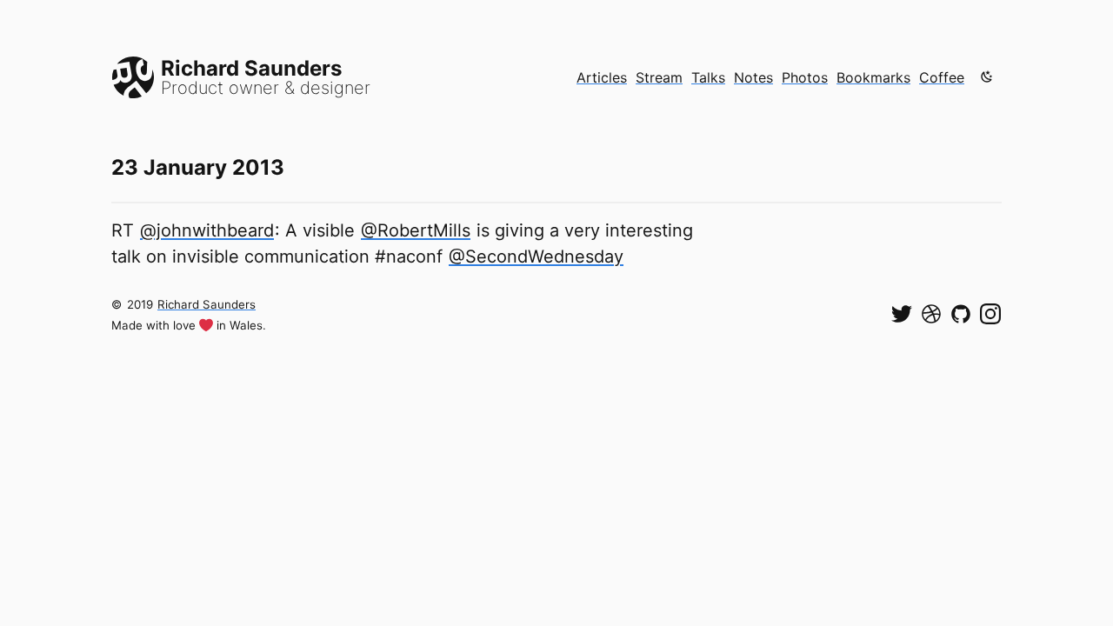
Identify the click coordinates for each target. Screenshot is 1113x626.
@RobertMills (415, 230)
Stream (659, 77)
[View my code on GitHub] (961, 314)
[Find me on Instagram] (990, 314)
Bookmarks (873, 77)
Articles (601, 77)
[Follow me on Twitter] (901, 314)
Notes (753, 77)
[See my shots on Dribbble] (931, 314)
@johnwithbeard (207, 230)
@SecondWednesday (536, 256)
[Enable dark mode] (987, 76)
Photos (805, 77)
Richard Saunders (206, 304)
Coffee (941, 77)
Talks (708, 77)
